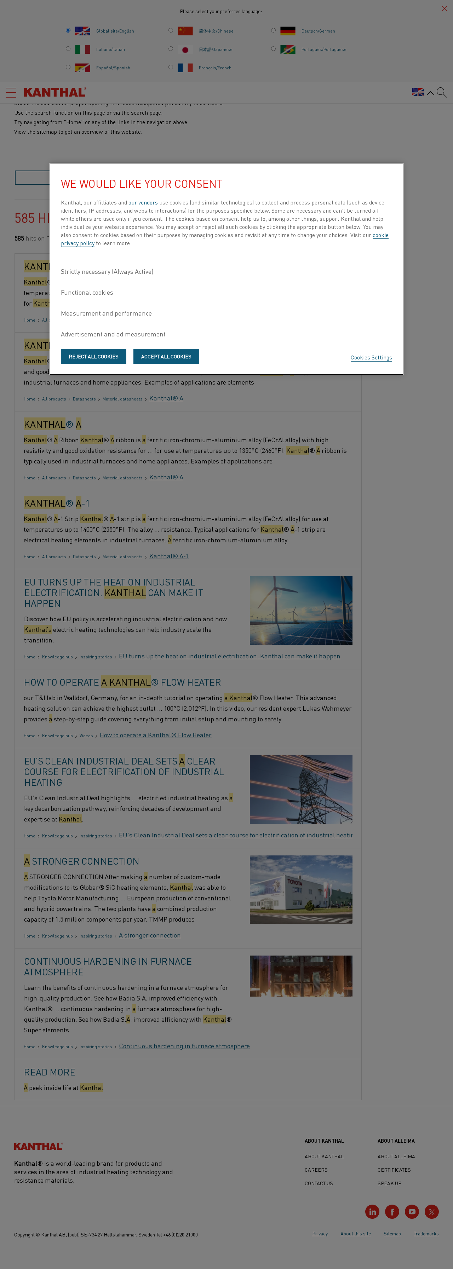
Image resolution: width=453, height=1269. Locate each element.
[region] (226, 269)
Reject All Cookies (94, 356)
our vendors (143, 202)
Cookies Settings (371, 357)
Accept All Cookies (166, 356)
